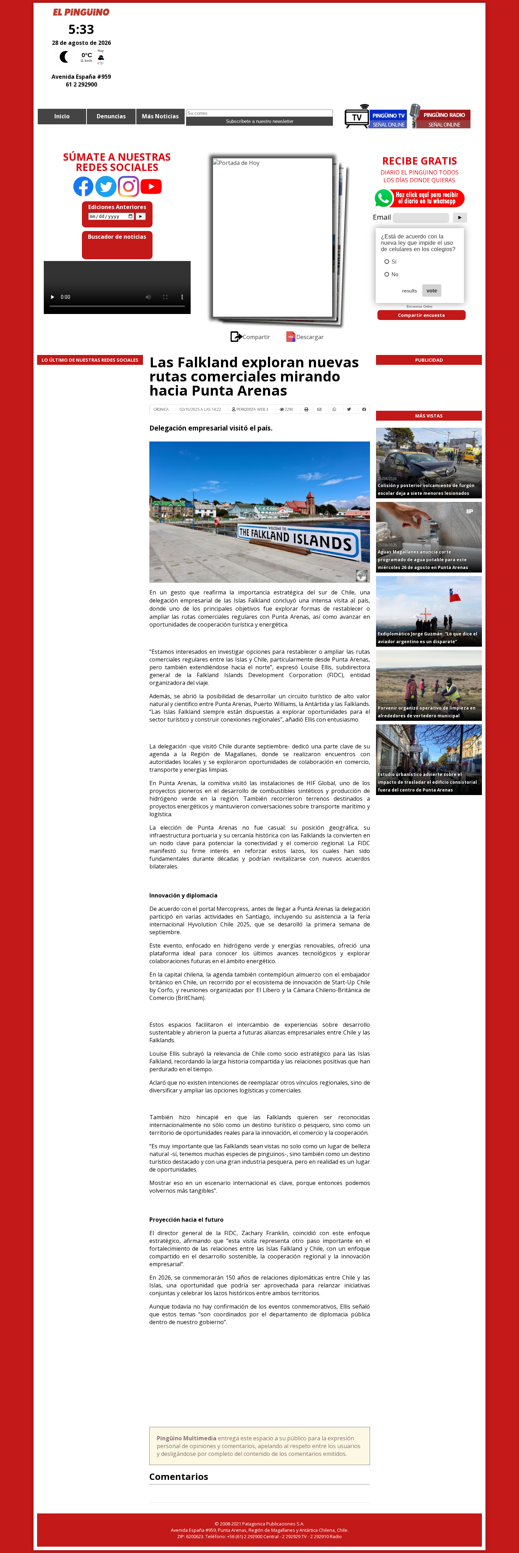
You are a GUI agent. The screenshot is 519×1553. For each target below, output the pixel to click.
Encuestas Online (419, 306)
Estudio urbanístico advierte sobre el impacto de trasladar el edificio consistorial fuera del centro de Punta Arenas (427, 782)
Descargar (310, 337)
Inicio (62, 116)
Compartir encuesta (421, 315)
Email (382, 217)
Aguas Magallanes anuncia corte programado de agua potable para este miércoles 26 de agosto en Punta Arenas (423, 559)
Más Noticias (160, 116)
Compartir (257, 337)
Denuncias (111, 116)
